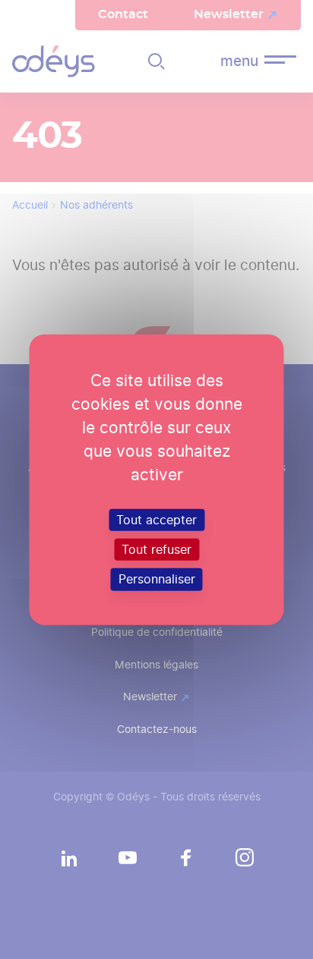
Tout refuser (156, 549)
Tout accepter (156, 520)
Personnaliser (157, 579)
